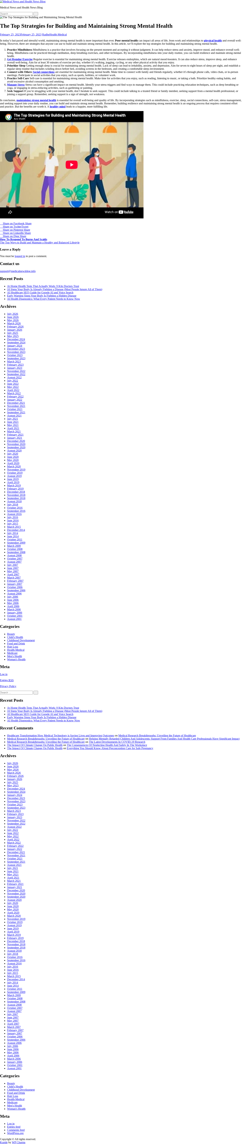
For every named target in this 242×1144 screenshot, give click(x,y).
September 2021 (16, 412)
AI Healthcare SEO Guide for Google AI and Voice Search (40, 292)
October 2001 (14, 615)
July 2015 (12, 523)
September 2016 (16, 510)
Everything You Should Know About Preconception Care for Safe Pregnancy (110, 748)
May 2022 (13, 386)
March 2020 (14, 466)
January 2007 (14, 584)
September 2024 (16, 342)
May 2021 (13, 425)
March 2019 (14, 485)
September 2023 (16, 358)
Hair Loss (12, 646)
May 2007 (13, 571)
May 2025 (13, 336)
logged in (20, 256)
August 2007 (14, 561)
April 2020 (13, 463)
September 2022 (16, 374)
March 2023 (14, 361)
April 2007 (13, 574)
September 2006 (16, 590)
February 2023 (15, 364)
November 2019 (16, 469)
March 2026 (14, 323)
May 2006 (13, 603)
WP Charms (18, 1142)
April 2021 (13, 428)
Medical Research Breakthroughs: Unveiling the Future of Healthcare (157, 735)
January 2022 (14, 399)
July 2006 (12, 596)
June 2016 (13, 520)
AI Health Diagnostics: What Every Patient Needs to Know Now (43, 298)
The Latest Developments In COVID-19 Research (117, 741)
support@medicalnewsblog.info (18, 271)
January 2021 (14, 437)
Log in (3, 674)
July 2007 (12, 564)
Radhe (45, 34)
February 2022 (15, 396)
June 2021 (13, 421)
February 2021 (15, 434)
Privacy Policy (8, 686)
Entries (7, 680)
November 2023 (16, 351)
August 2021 (14, 415)
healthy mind (58, 106)
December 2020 (16, 440)
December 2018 (16, 491)
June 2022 (13, 383)
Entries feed (13, 1126)
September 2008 (16, 552)
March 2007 (14, 577)
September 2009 (16, 542)
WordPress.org (15, 1133)
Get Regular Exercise (20, 59)
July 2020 (12, 453)
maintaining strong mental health (36, 100)
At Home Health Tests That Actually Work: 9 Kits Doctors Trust (43, 286)
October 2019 (14, 472)
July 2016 (12, 517)
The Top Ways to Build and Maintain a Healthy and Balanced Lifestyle (40, 242)
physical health (213, 40)
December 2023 (16, 348)
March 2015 (14, 526)
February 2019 (15, 488)
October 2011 (14, 539)
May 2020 (13, 460)
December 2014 (16, 529)
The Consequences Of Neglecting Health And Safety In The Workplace (107, 745)
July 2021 (12, 418)
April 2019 (13, 482)
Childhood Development (21, 640)
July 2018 (12, 504)
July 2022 (12, 380)
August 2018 (14, 501)
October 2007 (14, 558)
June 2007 (13, 568)
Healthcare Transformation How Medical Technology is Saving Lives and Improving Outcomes (60, 735)
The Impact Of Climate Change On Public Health (35, 745)
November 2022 (16, 371)
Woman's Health (16, 659)
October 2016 (14, 507)
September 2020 (16, 447)
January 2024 (14, 345)
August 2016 (14, 514)
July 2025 (12, 332)
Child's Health (15, 637)
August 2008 (14, 555)
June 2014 (13, 536)
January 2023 (14, 367)
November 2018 (16, 495)
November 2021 (16, 406)
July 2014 (12, 533)
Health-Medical (58, 34)
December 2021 (16, 402)
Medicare (12, 653)
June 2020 (13, 456)
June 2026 (13, 317)
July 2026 (12, 313)
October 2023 (14, 355)
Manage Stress (16, 84)
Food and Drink (16, 643)
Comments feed (16, 1129)
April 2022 (13, 390)
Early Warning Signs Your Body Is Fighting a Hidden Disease (41, 295)
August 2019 (14, 475)
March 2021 (14, 431)
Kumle (4, 1142)
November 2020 (16, 444)
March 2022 (14, 393)
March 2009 (14, 545)
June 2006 (13, 599)
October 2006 (14, 587)
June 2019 (13, 479)
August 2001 (14, 618)
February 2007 (15, 580)
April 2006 (13, 606)
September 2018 (16, 498)
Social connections (44, 71)
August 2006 (14, 593)
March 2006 (14, 609)
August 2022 (14, 377)
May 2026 (13, 320)
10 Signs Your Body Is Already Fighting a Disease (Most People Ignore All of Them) (54, 289)
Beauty (11, 633)
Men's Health (14, 656)
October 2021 (14, 409)
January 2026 (14, 329)
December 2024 (16, 339)
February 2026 (15, 326)
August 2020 (14, 450)
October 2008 (14, 549)
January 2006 (14, 612)
